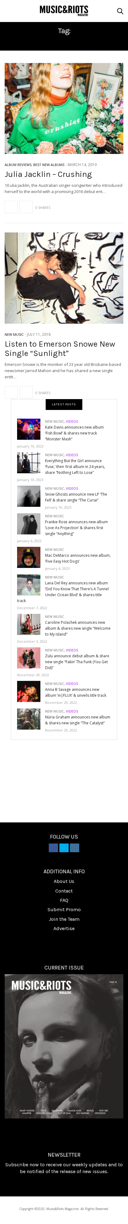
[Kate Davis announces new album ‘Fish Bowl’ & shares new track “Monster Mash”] (31, 429)
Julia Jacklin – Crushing (48, 174)
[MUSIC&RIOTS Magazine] (64, 11)
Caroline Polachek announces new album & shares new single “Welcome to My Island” (78, 628)
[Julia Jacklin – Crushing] (64, 108)
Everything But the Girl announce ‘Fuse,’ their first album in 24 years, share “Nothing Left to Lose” (75, 466)
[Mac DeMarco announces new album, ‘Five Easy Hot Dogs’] (31, 557)
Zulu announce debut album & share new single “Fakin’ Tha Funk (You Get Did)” (77, 661)
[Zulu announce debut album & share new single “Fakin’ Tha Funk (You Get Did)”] (31, 657)
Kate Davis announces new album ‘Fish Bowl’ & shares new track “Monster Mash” (74, 433)
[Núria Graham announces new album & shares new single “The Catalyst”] (31, 719)
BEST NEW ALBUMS (48, 164)
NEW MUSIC (14, 334)
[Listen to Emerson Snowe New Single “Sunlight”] (64, 277)
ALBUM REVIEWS (18, 164)
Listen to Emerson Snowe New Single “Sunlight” (60, 348)
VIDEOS (72, 421)
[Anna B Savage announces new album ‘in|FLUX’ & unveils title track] (31, 691)
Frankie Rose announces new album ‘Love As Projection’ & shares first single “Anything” (76, 527)
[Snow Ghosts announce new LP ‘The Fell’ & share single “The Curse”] (31, 496)
